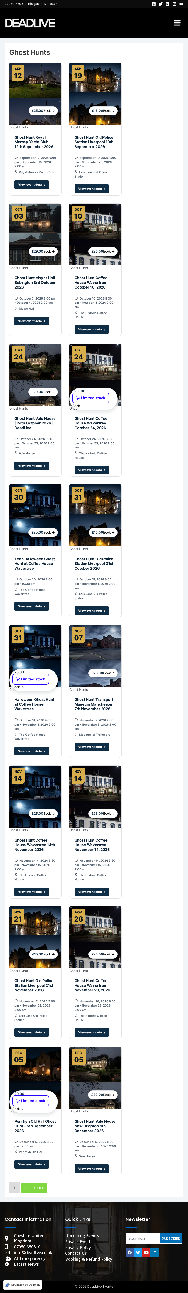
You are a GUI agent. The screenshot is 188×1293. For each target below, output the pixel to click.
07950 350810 (16, 4)
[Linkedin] (174, 4)
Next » (39, 1188)
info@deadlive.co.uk (42, 4)
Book (49, 111)
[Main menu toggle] (177, 23)
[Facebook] (154, 4)
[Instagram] (168, 4)
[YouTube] (181, 4)
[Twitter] (161, 4)
